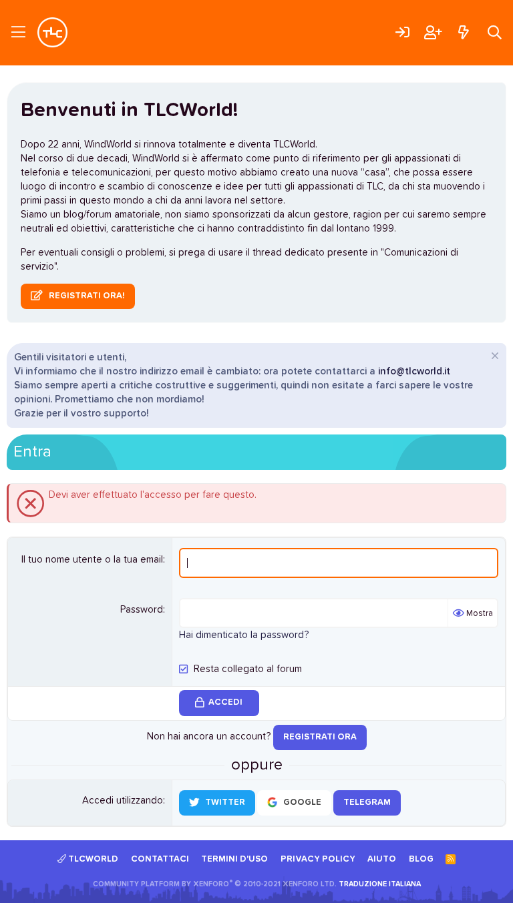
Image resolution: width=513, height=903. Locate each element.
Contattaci (160, 859)
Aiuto (381, 859)
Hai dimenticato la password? (244, 635)
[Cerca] (494, 32)
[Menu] (18, 32)
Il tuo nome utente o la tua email (92, 560)
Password (141, 610)
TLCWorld (92, 859)
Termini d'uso (234, 859)
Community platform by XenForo (215, 884)
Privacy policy (318, 859)
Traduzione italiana (380, 884)
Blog (421, 859)
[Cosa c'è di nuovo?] (463, 32)
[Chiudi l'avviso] (493, 357)
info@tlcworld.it (414, 371)
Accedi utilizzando (122, 801)
